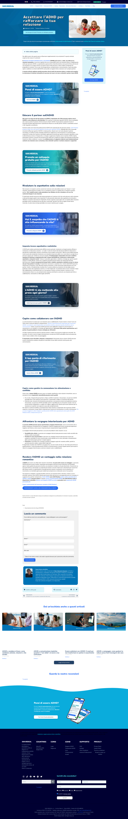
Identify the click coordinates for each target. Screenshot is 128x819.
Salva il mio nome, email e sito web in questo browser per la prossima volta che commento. (49, 556)
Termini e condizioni (99, 750)
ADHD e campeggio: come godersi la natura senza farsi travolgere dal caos (110, 652)
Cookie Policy (97, 748)
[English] (25, 1)
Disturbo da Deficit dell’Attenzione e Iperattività (37, 61)
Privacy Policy (97, 746)
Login (52, 746)
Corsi (66, 750)
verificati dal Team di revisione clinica (94, 41)
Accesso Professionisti (86, 752)
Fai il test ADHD (31, 100)
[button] (71, 589)
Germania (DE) (40, 748)
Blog (94, 6)
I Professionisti (69, 752)
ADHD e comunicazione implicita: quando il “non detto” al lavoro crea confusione (46, 652)
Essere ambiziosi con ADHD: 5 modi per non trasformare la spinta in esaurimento (79, 652)
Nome (26, 538)
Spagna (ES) (39, 749)
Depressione (62, 6)
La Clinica (81, 6)
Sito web (26, 550)
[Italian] (27, 1)
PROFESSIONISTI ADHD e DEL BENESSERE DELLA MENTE (40, 488)
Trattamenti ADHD (48, 6)
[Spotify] (38, 776)
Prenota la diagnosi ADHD (34, 231)
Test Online (87, 6)
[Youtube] (34, 776)
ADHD (60, 790)
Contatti (82, 748)
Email (26, 544)
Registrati (53, 748)
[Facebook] (30, 776)
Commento (27, 519)
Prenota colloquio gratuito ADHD (36, 170)
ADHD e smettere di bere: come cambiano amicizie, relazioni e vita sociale (14, 652)
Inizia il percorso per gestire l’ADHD (37, 303)
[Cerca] (53, 782)
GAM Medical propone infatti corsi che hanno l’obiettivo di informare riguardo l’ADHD (50, 128)
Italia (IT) (38, 746)
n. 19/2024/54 (80, 812)
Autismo (56, 6)
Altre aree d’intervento (71, 6)
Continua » (4, 658)
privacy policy (67, 794)
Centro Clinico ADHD (32, 373)
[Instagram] (23, 776)
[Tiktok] (27, 776)
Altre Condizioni (84, 750)
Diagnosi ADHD (38, 6)
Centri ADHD (45, 477)
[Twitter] (41, 776)
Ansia (71, 790)
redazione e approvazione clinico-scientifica (48, 734)
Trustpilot (26, 36)
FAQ (81, 746)
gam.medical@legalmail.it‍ (85, 810)
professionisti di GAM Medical (63, 41)
